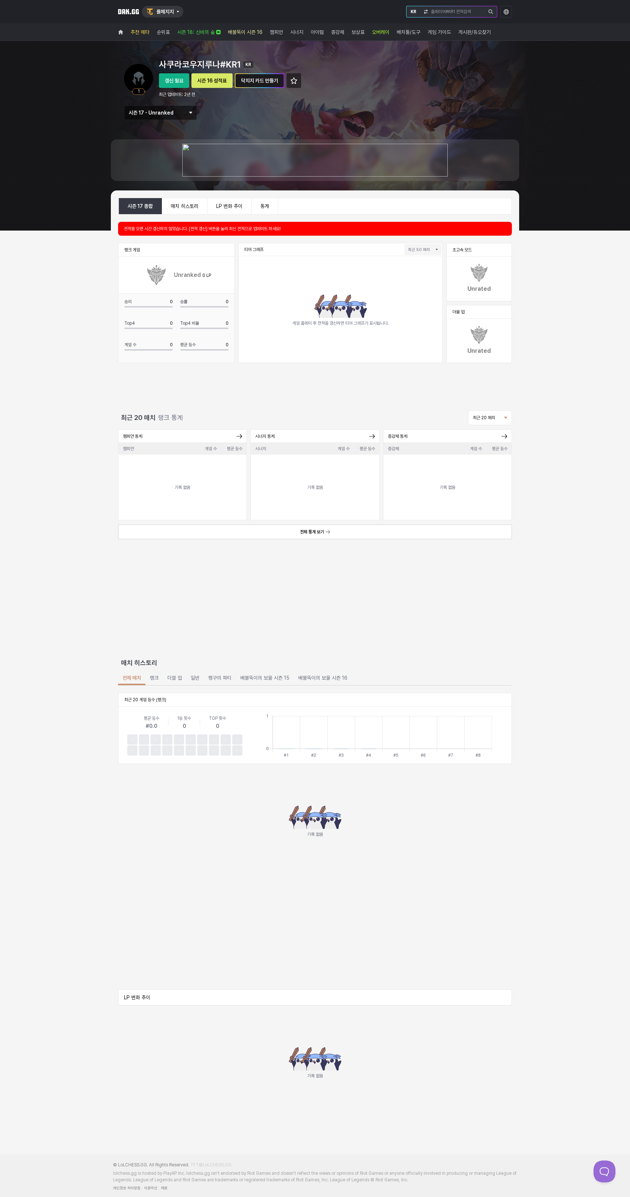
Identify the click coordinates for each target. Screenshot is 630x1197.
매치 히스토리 (184, 206)
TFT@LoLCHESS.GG (211, 1164)
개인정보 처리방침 (126, 1188)
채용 (164, 1188)
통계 (264, 206)
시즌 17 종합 (140, 206)
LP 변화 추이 (229, 206)
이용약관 (150, 1188)
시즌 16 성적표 (212, 81)
